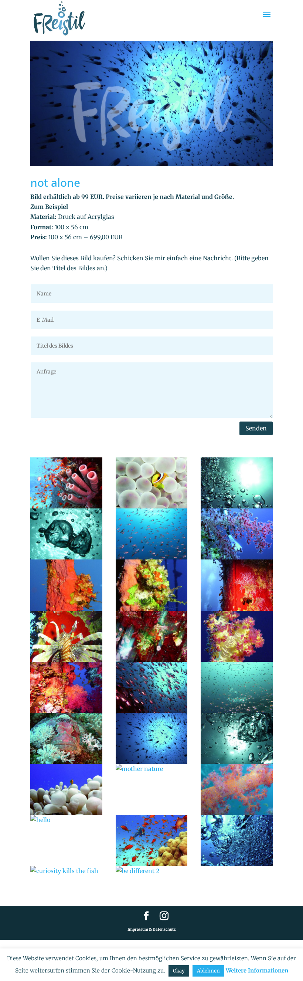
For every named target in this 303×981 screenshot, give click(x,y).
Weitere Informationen (257, 970)
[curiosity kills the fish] (66, 871)
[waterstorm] (237, 840)
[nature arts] (66, 482)
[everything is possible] (237, 738)
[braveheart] (66, 789)
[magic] (237, 687)
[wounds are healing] (66, 584)
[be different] (152, 482)
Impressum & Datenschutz (151, 929)
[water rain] (152, 687)
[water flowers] (237, 636)
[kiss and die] (66, 533)
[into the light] (237, 482)
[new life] (152, 584)
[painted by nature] (152, 636)
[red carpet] (237, 584)
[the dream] (237, 533)
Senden (256, 428)
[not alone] (152, 738)
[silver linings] (152, 533)
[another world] (237, 789)
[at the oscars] (66, 636)
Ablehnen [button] (208, 971)
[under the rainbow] (66, 687)
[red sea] (152, 840)
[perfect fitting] (66, 738)
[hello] (66, 820)
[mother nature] (152, 769)
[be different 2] (152, 871)
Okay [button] (179, 971)
